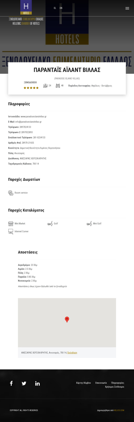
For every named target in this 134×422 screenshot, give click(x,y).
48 (62, 85)
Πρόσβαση (72, 352)
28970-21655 (28, 142)
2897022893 (27, 132)
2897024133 (25, 127)
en (61, 8)
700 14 (36, 163)
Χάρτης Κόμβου (83, 383)
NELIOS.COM (119, 410)
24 (49, 85)
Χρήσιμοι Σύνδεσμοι (114, 386)
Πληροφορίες (117, 383)
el (55, 8)
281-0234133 (39, 137)
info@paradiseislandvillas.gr (28, 121)
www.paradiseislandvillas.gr (33, 116)
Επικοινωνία (101, 383)
